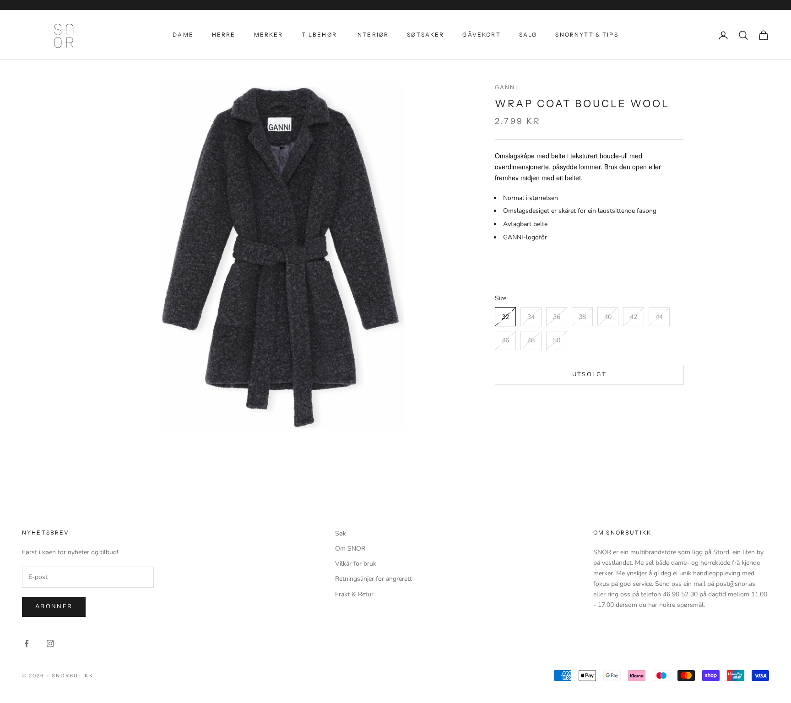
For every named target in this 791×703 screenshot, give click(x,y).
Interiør (372, 34)
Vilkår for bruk (355, 563)
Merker (268, 34)
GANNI (506, 87)
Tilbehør (319, 34)
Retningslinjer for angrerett (373, 578)
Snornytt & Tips (586, 34)
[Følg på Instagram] (50, 643)
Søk (340, 533)
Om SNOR (350, 548)
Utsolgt (589, 375)
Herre (224, 34)
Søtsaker (425, 34)
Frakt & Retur (354, 594)
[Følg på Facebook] (26, 643)
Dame (183, 34)
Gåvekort (481, 34)
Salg (528, 34)
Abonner (53, 606)
